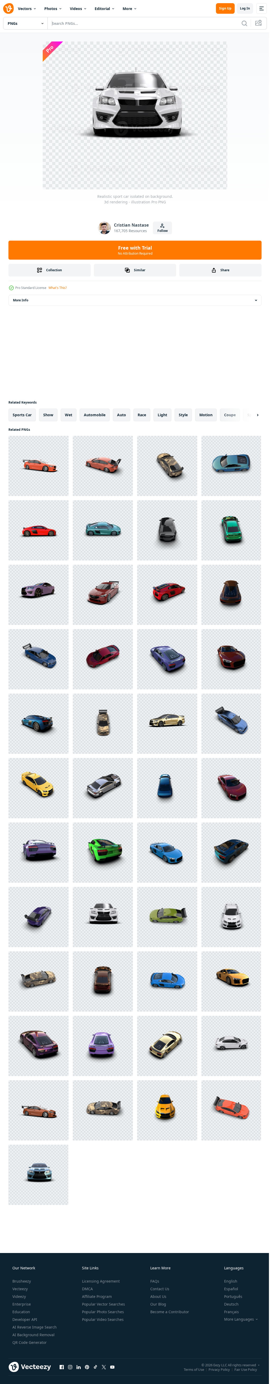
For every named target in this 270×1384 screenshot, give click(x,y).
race (142, 414)
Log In (241, 8)
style (183, 414)
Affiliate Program (96, 1296)
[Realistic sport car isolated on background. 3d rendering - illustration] (38, 466)
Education (21, 1311)
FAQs (154, 1281)
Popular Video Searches (102, 1319)
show (48, 414)
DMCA (86, 1288)
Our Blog (158, 1304)
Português (230, 1296)
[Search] (240, 23)
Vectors (25, 8)
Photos (50, 8)
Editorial (102, 8)
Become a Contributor (169, 1311)
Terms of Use (190, 1369)
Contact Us (159, 1288)
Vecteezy (19, 1288)
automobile (94, 414)
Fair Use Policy (241, 1369)
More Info (20, 300)
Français (228, 1311)
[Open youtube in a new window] (112, 1367)
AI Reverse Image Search (34, 1327)
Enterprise (21, 1304)
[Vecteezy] (8, 8)
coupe (230, 414)
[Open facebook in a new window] (62, 1367)
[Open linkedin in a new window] (78, 1367)
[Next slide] (249, 415)
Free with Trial (133, 250)
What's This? (58, 288)
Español (228, 1288)
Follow (160, 230)
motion (206, 414)
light (162, 414)
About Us (158, 1296)
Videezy (18, 1296)
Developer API (24, 1319)
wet (68, 414)
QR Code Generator (29, 1342)
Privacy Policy (215, 1369)
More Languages (235, 1319)
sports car (22, 414)
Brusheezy (21, 1281)
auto (121, 414)
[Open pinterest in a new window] (87, 1367)
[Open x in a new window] (104, 1367)
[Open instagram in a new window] (70, 1367)
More (127, 8)
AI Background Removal (33, 1334)
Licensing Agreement (100, 1281)
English (227, 1281)
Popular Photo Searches (102, 1311)
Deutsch (228, 1304)
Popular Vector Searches (102, 1304)
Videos (76, 8)
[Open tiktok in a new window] (95, 1367)
